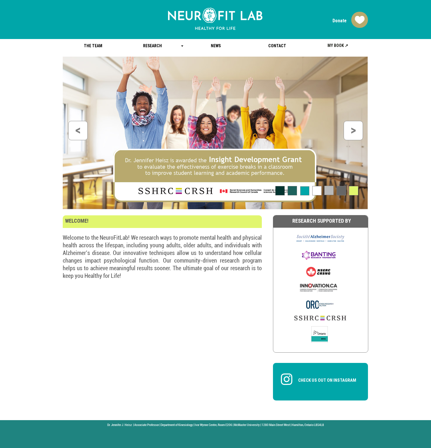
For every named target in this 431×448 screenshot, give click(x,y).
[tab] (280, 190)
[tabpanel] (215, 132)
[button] (78, 130)
